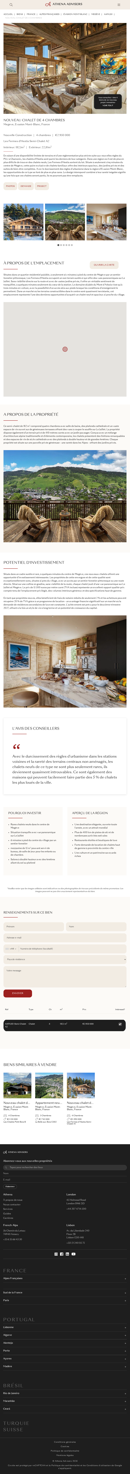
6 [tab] (72, 245)
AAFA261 (108, 14)
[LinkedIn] (67, 1254)
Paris (6, 1300)
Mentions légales (65, 1455)
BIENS (20, 14)
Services (8, 1209)
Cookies (65, 1447)
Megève (95, 14)
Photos (10, 186)
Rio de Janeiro (11, 1393)
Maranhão (9, 1401)
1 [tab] (58, 245)
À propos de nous (12, 1200)
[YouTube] (73, 1254)
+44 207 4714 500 (76, 1209)
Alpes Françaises (49, 14)
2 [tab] (61, 245)
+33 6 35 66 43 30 (12, 1239)
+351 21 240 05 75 (75, 1243)
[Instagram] (56, 1254)
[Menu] (119, 4)
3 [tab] (64, 245)
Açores (7, 1359)
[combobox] (11, 949)
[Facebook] (61, 1254)
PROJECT (41, 186)
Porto (6, 1351)
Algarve (7, 1335)
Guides (7, 1214)
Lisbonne (8, 1327)
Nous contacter (11, 1205)
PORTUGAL (19, 1320)
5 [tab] (69, 245)
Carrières (8, 1218)
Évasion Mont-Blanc (75, 14)
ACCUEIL (8, 14)
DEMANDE (26, 186)
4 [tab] (66, 245)
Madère (7, 1366)
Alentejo (8, 1343)
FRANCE (31, 14)
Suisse (13, 1430)
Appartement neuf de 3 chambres (58, 1103)
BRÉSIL (13, 1386)
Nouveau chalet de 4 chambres (23, 18)
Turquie (16, 1424)
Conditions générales (65, 1442)
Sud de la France (12, 1293)
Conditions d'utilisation (99, 1466)
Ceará (6, 1409)
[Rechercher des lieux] (11, 4)
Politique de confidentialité (65, 1451)
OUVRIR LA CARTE (104, 265)
